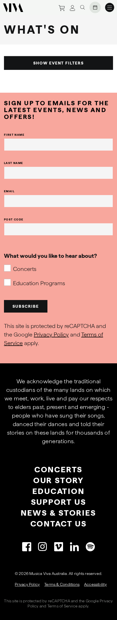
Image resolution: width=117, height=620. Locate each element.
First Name (14, 134)
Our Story (58, 480)
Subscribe (25, 306)
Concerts (24, 269)
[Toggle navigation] (109, 7)
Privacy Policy (51, 334)
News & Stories (58, 513)
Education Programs (39, 283)
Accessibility (95, 584)
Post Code (14, 219)
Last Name (13, 162)
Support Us (58, 502)
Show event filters (58, 63)
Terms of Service (62, 606)
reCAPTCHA (59, 601)
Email (9, 191)
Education (58, 491)
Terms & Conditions (62, 584)
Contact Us (58, 523)
